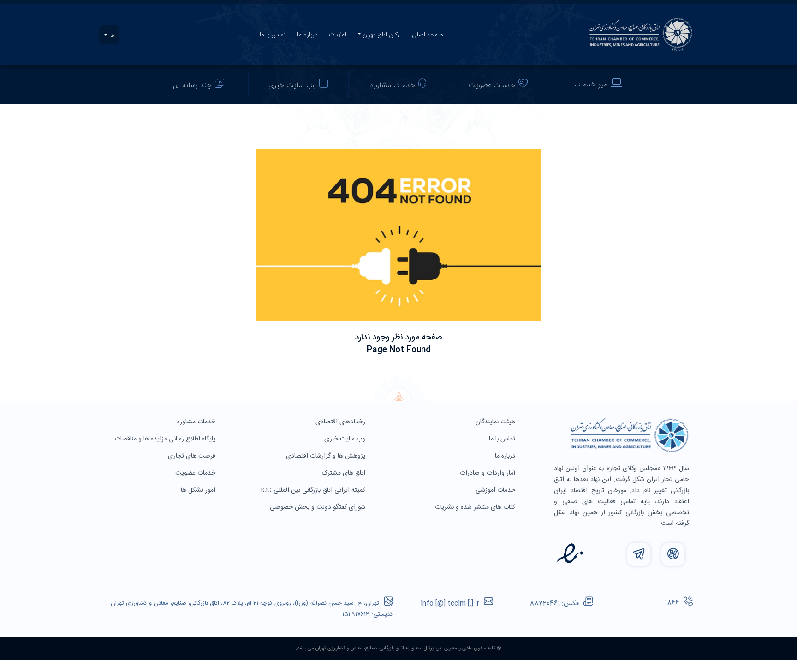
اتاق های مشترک (344, 473)
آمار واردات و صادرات (488, 473)
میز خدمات (590, 84)
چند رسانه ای (192, 85)
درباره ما (307, 35)
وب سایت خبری (292, 85)
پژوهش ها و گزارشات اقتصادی (326, 456)
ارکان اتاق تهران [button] (382, 35)
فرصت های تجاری (192, 456)
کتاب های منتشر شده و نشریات (476, 507)
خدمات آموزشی (496, 490)
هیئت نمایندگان (496, 422)
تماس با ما (273, 35)
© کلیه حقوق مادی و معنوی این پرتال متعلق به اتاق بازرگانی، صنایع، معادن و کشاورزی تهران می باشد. (398, 648)
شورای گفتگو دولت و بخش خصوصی (318, 507)
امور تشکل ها (199, 490)
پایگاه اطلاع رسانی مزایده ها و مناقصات (166, 439)
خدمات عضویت (492, 85)
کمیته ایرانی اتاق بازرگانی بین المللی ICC (314, 490)
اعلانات (337, 35)
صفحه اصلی (427, 35)
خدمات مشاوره (392, 85)
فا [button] (111, 35)
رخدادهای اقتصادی (341, 422)
